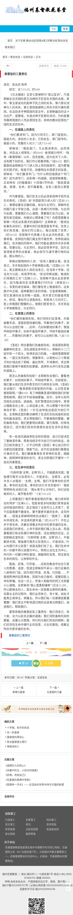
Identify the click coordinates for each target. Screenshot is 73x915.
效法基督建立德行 (17, 741)
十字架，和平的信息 (18, 727)
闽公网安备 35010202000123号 (51, 885)
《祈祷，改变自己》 (15, 775)
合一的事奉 (13, 732)
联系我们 (10, 47)
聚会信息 (63, 40)
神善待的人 (13, 746)
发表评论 (44, 65)
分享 (50, 663)
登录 (65, 28)
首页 (9, 40)
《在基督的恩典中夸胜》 (18, 779)
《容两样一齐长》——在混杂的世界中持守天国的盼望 (34, 784)
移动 (36, 663)
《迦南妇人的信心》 (15, 765)
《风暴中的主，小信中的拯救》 (21, 770)
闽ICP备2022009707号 (15, 885)
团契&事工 (41, 40)
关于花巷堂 (20, 40)
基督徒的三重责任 (19, 635)
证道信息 (28, 57)
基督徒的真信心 (15, 737)
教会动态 (31, 40)
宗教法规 (52, 40)
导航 (53, 28)
